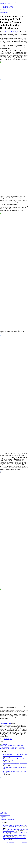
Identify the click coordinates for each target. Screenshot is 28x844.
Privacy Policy (3, 813)
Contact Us (3, 812)
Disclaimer (2, 817)
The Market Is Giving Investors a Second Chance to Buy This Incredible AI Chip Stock (15, 755)
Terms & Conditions (5, 815)
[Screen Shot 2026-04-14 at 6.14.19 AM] (14, 777)
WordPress (24, 842)
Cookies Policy (3, 816)
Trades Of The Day (8, 7)
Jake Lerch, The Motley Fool (12, 31)
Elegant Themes (10, 842)
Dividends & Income (8, 6)
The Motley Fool (8, 739)
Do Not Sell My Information (7, 819)
